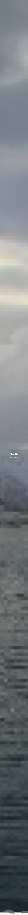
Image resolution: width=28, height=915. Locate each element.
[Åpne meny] (25, 3)
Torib (4, 3)
